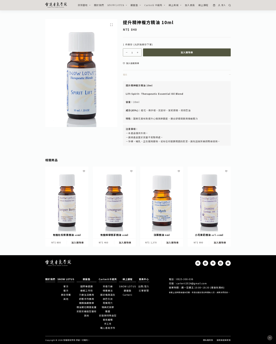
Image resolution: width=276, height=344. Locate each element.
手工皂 (108, 323)
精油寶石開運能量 (86, 307)
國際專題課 (86, 286)
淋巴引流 (108, 299)
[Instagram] (205, 263)
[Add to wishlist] (84, 171)
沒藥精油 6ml (162, 234)
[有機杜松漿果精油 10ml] (66, 199)
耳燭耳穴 (108, 303)
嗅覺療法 (108, 290)
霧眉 (107, 311)
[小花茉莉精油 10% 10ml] (209, 199)
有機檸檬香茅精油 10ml (114, 234)
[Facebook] (198, 263)
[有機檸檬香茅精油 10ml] (114, 199)
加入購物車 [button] (77, 242)
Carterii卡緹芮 (108, 279)
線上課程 (203, 5)
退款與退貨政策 (224, 340)
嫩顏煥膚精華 (86, 303)
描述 (125, 74)
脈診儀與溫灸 (107, 294)
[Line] (213, 263)
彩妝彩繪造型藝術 (86, 311)
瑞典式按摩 (108, 307)
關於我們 (99, 5)
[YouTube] (220, 263)
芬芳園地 (83, 5)
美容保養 (66, 294)
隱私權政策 (208, 340)
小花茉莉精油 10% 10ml (209, 234)
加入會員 (190, 5)
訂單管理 (144, 290)
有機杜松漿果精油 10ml (67, 234)
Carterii (127, 294)
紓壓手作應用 (86, 299)
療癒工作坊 (86, 290)
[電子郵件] (228, 263)
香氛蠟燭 (108, 319)
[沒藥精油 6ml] (161, 199)
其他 (65, 299)
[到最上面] (269, 337)
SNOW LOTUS (116, 5)
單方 (65, 286)
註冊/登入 (143, 286)
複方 (65, 290)
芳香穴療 (108, 286)
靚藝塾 (134, 5)
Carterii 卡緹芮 (153, 5)
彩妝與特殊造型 (107, 315)
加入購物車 (187, 52)
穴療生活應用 (86, 294)
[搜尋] (230, 5)
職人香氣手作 (107, 328)
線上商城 (174, 5)
